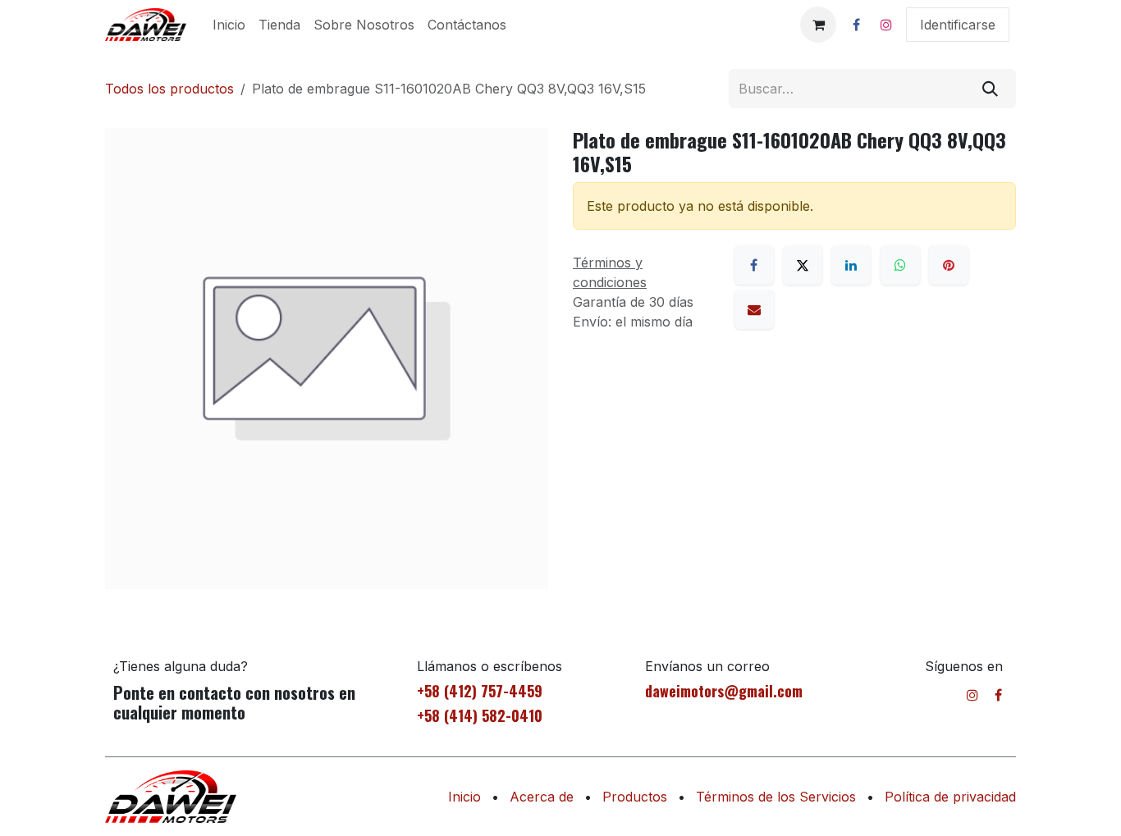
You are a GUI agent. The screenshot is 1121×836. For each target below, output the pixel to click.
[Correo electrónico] (754, 309)
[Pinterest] (948, 265)
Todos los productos (169, 88)
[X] (802, 265)
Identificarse (957, 24)
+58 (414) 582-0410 (479, 715)
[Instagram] (886, 24)
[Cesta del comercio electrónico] (818, 25)
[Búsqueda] (990, 88)
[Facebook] (856, 24)
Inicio (464, 796)
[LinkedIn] (851, 265)
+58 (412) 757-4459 (479, 690)
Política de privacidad (950, 796)
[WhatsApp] (900, 265)
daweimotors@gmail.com (724, 690)
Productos (634, 796)
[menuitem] (229, 24)
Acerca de (542, 796)
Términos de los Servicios (776, 796)
